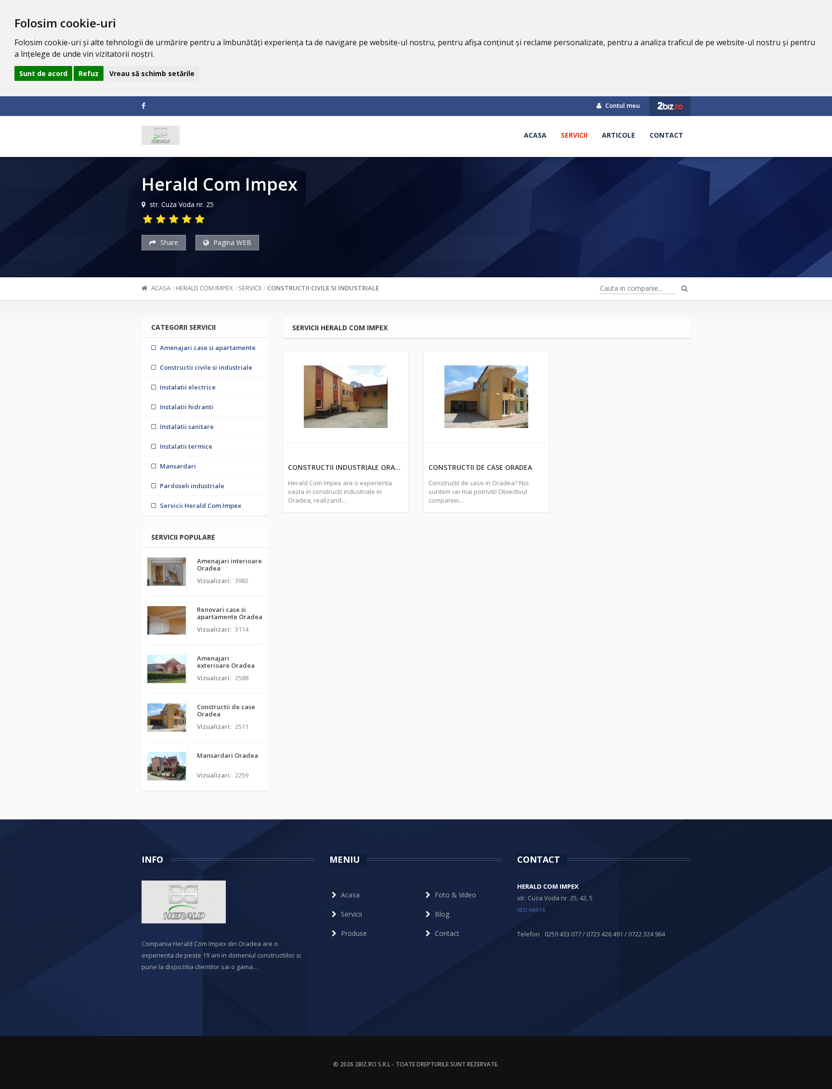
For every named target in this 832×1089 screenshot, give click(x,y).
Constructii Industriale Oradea (345, 467)
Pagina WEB (231, 242)
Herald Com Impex (204, 288)
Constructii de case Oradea (480, 467)
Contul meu (622, 105)
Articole (618, 135)
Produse (354, 933)
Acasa (535, 135)
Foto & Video (455, 894)
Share (168, 242)
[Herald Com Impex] (161, 135)
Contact (666, 135)
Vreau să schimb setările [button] (152, 73)
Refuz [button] (88, 73)
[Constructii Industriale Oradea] (345, 396)
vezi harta (531, 910)
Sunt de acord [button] (43, 73)
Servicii (574, 135)
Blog (442, 914)
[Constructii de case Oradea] (486, 396)
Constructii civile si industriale (323, 288)
